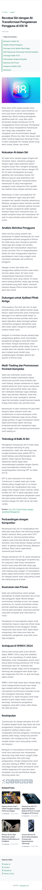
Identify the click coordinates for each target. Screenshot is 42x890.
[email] (31, 781)
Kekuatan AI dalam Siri (11, 41)
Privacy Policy (8, 874)
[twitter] (12, 781)
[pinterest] (26, 781)
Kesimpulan (7, 70)
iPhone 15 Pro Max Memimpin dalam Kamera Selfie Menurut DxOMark (10, 838)
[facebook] (8, 781)
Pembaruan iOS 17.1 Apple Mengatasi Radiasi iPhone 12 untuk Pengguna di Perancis (31, 809)
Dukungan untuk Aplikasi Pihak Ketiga (16, 48)
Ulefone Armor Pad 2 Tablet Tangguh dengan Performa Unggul (11, 808)
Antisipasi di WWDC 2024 (12, 66)
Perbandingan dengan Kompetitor (15, 59)
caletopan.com (24, 885)
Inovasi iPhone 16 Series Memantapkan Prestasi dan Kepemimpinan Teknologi (30, 839)
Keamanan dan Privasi (11, 63)
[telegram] (21, 781)
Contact (6, 867)
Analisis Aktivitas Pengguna (12, 45)
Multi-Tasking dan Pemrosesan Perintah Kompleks (20, 52)
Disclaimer (7, 870)
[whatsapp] (17, 781)
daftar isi (6, 864)
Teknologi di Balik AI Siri (11, 55)
